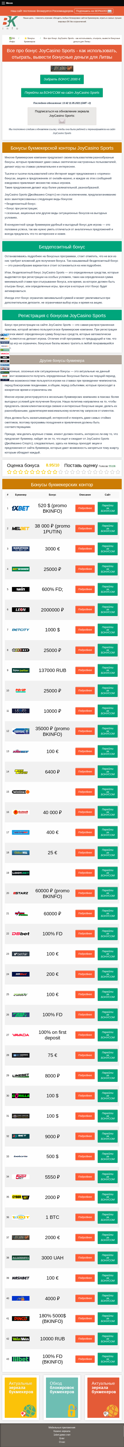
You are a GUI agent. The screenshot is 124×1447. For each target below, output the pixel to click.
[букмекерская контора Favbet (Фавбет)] (20, 751)
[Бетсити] (4, 365)
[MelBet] (4, 338)
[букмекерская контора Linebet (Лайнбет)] (20, 1075)
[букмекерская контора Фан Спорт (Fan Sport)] (20, 994)
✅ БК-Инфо (12, 40)
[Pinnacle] (4, 346)
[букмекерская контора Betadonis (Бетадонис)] (20, 1055)
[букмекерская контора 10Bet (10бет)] (20, 974)
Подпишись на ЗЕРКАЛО (92, 10)
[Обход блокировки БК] (62, 1398)
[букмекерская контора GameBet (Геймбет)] (20, 1257)
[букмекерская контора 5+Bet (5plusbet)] (20, 1176)
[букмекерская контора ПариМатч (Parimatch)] (20, 771)
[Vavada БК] (4, 353)
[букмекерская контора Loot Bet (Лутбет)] (20, 872)
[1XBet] (4, 334)
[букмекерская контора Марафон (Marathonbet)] (20, 548)
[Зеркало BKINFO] (10, 22)
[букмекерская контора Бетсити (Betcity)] (20, 629)
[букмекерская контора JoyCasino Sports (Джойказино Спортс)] (20, 1237)
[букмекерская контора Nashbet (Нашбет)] (20, 1278)
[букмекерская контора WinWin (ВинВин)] (20, 1338)
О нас (62, 1442)
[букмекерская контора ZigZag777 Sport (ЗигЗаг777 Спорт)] (20, 1298)
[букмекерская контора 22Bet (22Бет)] (20, 1136)
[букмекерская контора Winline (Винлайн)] (20, 792)
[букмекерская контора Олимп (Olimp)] (20, 812)
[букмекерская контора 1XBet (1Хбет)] (20, 508)
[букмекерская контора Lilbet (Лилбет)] (20, 1359)
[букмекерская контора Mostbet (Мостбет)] (20, 650)
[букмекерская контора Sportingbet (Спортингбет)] (20, 832)
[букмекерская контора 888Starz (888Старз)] (20, 893)
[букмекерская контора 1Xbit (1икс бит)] (20, 1217)
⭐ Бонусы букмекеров (29, 40)
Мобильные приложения (62, 1427)
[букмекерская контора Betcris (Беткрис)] (20, 1156)
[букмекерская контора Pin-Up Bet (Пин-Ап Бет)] (20, 690)
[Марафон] (4, 342)
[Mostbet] (4, 368)
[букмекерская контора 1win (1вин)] (20, 589)
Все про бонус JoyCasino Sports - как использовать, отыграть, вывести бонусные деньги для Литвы (62, 54)
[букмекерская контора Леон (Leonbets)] (20, 609)
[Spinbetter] (4, 372)
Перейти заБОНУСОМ (108, 508)
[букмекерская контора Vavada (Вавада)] (20, 1035)
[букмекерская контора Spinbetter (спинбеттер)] (20, 670)
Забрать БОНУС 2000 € (62, 79)
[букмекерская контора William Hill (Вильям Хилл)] (20, 852)
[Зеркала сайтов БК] (20, 1398)
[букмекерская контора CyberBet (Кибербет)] (20, 1197)
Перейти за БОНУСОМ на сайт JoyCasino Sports (62, 92)
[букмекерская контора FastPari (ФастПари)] (20, 1014)
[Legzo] (4, 380)
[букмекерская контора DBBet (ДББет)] (20, 933)
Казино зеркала (62, 1431)
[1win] (4, 357)
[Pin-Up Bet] (4, 376)
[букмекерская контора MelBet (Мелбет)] (20, 528)
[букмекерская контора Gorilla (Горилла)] (20, 1095)
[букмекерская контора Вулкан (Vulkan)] (20, 913)
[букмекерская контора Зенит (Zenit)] (20, 731)
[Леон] (4, 361)
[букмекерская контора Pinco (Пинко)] (20, 1318)
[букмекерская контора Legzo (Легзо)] (20, 710)
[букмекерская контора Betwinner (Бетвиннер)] (20, 569)
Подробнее (85, 508)
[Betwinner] (4, 349)
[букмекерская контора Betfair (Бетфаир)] (20, 953)
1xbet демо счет (62, 1434)
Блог (62, 1438)
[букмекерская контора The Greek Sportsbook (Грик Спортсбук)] (20, 1116)
